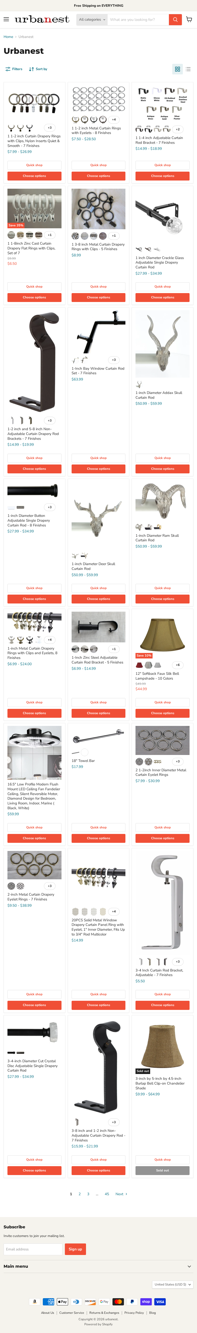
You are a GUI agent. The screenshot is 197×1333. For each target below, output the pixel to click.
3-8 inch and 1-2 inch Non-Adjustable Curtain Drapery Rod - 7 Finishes (98, 1135)
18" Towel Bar (83, 760)
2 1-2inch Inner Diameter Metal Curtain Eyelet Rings (160, 772)
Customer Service (71, 1313)
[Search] (175, 19)
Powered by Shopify (98, 1324)
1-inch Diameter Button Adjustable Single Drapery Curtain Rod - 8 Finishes (28, 520)
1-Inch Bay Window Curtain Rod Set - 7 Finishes (98, 371)
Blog (152, 1313)
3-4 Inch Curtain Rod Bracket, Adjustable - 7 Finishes (159, 972)
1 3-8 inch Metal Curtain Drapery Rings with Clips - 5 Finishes (98, 247)
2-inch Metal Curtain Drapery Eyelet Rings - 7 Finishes (30, 897)
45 (107, 1194)
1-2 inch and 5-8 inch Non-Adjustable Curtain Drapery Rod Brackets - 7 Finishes (33, 434)
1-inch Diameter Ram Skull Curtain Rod (157, 538)
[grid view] (177, 69)
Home (8, 37)
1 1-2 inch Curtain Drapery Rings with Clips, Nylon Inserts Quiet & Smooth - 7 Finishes (34, 141)
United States (170, 1284)
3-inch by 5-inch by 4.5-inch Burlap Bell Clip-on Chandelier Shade (160, 1083)
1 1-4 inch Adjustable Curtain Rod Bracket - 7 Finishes (159, 140)
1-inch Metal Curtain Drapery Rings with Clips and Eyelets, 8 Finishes (32, 653)
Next (120, 1194)
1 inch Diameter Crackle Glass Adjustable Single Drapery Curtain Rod (159, 262)
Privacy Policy (134, 1313)
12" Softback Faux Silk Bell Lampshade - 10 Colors (157, 676)
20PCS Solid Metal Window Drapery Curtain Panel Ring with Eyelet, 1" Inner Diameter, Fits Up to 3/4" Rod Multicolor (98, 927)
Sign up (75, 1249)
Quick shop (34, 165)
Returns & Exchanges (104, 1313)
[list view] (188, 69)
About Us (47, 1313)
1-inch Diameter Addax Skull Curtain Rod (158, 395)
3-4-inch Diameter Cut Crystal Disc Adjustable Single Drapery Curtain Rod (32, 1066)
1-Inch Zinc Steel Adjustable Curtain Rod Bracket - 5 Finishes (97, 660)
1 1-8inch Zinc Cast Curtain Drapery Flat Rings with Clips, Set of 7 (31, 248)
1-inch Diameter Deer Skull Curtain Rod (93, 566)
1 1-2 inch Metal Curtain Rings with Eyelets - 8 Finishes (96, 130)
